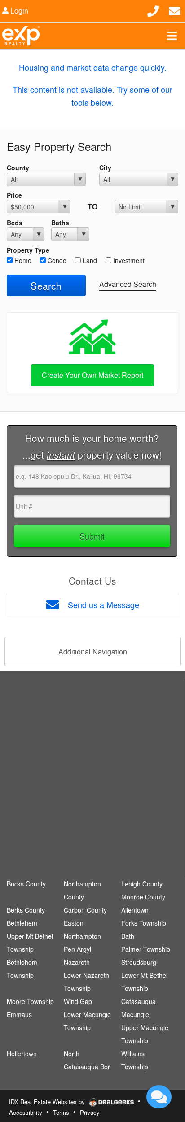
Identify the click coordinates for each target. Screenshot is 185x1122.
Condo (56, 260)
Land (89, 260)
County (18, 167)
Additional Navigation (92, 651)
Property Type (28, 249)
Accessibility (25, 1112)
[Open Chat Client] (159, 1096)
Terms (61, 1112)
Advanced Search (127, 284)
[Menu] (172, 35)
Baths (60, 222)
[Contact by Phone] (153, 10)
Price (14, 195)
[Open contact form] (174, 10)
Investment (128, 260)
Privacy (90, 1112)
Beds (14, 222)
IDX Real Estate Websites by (48, 1101)
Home (22, 260)
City (105, 167)
